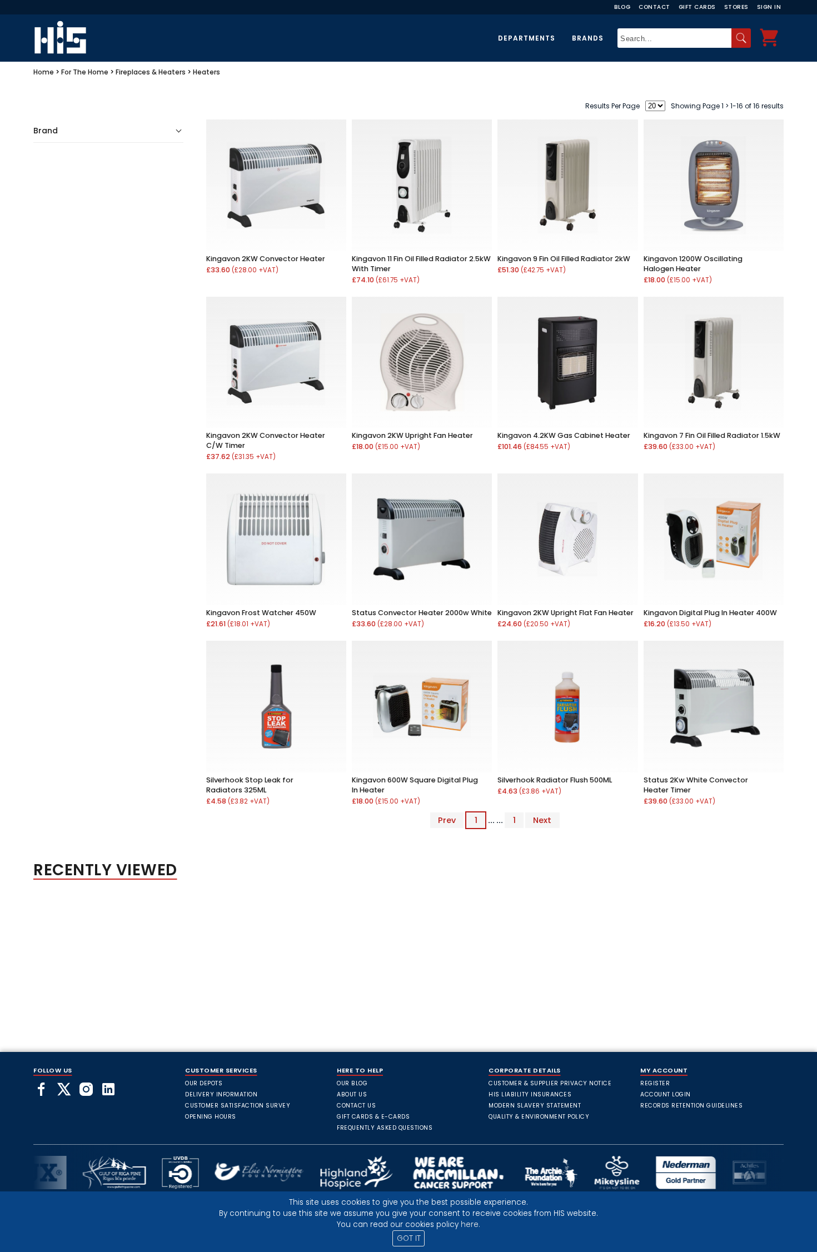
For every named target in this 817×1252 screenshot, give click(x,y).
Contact (654, 7)
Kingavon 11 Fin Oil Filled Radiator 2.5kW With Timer (421, 263)
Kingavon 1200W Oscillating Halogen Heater (693, 263)
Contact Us (356, 1105)
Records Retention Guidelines (691, 1105)
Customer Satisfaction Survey (237, 1105)
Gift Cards (697, 7)
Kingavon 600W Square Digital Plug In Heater (415, 785)
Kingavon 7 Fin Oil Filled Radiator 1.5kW (712, 435)
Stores (736, 7)
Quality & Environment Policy (539, 1117)
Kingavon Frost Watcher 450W (261, 612)
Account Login (665, 1094)
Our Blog (352, 1083)
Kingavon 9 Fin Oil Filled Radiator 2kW (563, 258)
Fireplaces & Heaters (151, 72)
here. (470, 1224)
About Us (352, 1094)
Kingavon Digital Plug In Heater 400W (710, 612)
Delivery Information (221, 1094)
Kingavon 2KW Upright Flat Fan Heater (565, 612)
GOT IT (409, 1238)
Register (655, 1083)
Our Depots (203, 1083)
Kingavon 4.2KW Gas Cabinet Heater (563, 435)
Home (43, 72)
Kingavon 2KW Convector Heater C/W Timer (265, 440)
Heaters (206, 72)
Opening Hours (210, 1117)
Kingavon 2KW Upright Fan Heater (412, 435)
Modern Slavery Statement (535, 1105)
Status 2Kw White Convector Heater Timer (696, 785)
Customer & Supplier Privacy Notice (550, 1083)
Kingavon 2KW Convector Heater (265, 258)
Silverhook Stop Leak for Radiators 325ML (249, 785)
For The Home (84, 72)
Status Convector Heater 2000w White (422, 612)
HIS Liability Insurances (530, 1094)
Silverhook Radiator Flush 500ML (554, 780)
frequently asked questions (384, 1128)
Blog (622, 7)
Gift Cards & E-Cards (373, 1117)
